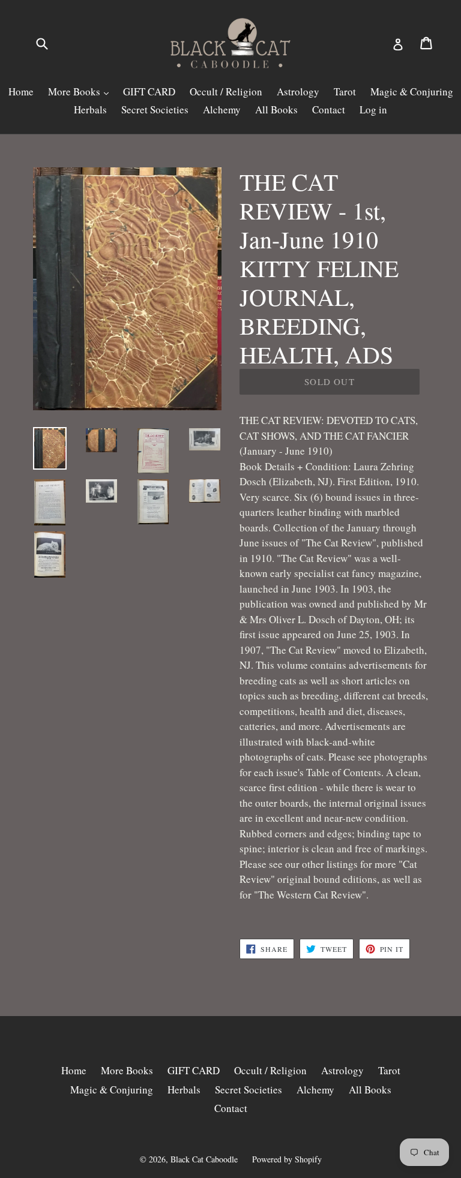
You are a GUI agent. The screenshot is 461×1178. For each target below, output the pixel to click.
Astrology (298, 91)
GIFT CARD (149, 91)
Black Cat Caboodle (204, 1159)
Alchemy (222, 109)
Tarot (345, 91)
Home (21, 91)
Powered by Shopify (287, 1159)
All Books (276, 109)
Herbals (90, 109)
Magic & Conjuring (411, 91)
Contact (328, 109)
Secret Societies (154, 109)
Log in (373, 109)
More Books (75, 91)
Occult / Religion (226, 91)
